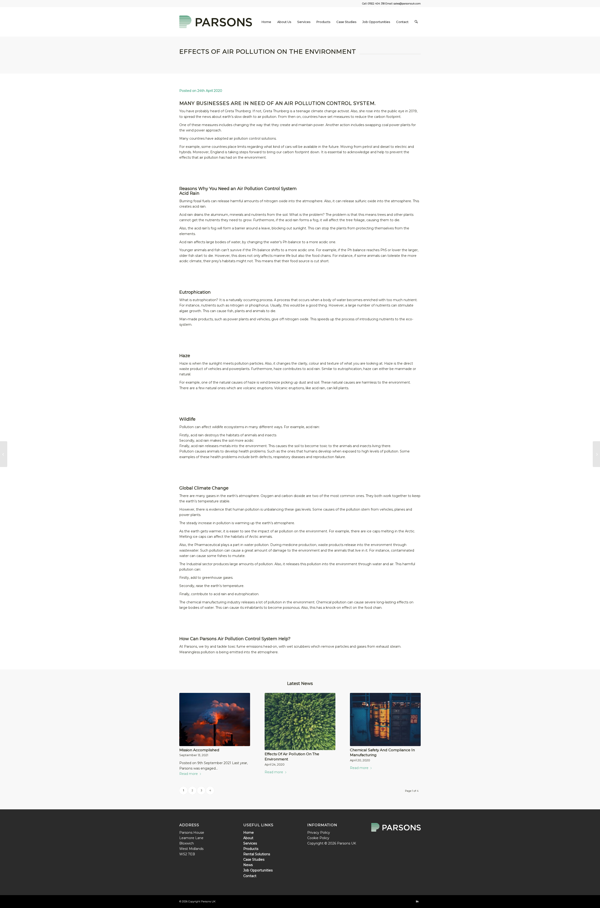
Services (250, 843)
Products (250, 849)
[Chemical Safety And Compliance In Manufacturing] (385, 719)
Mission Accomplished (199, 750)
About (248, 838)
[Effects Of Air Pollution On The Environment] (300, 721)
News (248, 865)
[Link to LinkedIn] (417, 901)
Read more (188, 774)
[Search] (416, 21)
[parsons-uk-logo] (215, 21)
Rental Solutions (256, 854)
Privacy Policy (318, 832)
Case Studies (253, 859)
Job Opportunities (258, 870)
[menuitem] (266, 21)
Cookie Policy (318, 838)
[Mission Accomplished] (214, 719)
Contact (249, 876)
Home (248, 832)
